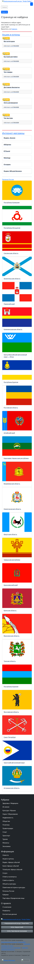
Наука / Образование (10, 814)
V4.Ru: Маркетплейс (17, 927)
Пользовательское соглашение (10, 948)
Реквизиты (6, 911)
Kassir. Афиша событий (11, 866)
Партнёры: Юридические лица (13, 898)
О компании (7, 907)
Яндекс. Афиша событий (11, 862)
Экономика (6, 846)
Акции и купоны (11, 34)
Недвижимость (8, 818)
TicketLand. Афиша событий (12, 870)
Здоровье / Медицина (10, 803)
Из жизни (6, 807)
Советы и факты (8, 880)
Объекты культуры (9, 884)
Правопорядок (8, 828)
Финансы (6, 843)
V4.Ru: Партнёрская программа (17, 931)
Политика (6, 825)
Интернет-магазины (13, 133)
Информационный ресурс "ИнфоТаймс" (17, 923)
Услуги (5, 873)
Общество (6, 821)
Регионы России (8, 179)
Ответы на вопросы (10, 877)
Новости (6, 855)
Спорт (5, 832)
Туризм (5, 839)
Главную (14, 29)
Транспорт (6, 836)
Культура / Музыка (9, 810)
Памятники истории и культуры (14, 887)
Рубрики (6, 895)
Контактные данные (10, 914)
